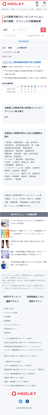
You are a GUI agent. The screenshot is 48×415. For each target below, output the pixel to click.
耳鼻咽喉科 (9, 165)
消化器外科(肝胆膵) (13, 148)
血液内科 (17, 156)
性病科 (7, 176)
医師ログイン (35, 301)
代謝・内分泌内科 (30, 154)
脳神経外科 (29, 151)
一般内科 (8, 142)
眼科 (32, 162)
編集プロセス (12, 301)
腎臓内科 (8, 154)
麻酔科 (24, 176)
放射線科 (32, 176)
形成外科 (36, 168)
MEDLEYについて (12, 297)
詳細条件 (24, 41)
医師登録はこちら (35, 297)
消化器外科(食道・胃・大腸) (27, 145)
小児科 (7, 162)
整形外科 (19, 165)
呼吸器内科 (27, 148)
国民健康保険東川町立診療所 (27, 62)
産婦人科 (25, 162)
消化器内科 (9, 145)
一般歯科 (17, 179)
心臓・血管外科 (31, 142)
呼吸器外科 (9, 151)
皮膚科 (28, 168)
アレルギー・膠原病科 (14, 159)
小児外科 (15, 162)
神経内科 (19, 151)
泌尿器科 (17, 154)
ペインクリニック (12, 173)
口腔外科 (8, 179)
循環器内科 (18, 142)
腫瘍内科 (36, 173)
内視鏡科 (15, 176)
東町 (6, 117)
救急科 (24, 171)
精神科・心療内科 (12, 171)
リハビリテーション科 (14, 168)
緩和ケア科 (26, 173)
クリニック (7, 62)
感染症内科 (29, 159)
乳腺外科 (8, 156)
